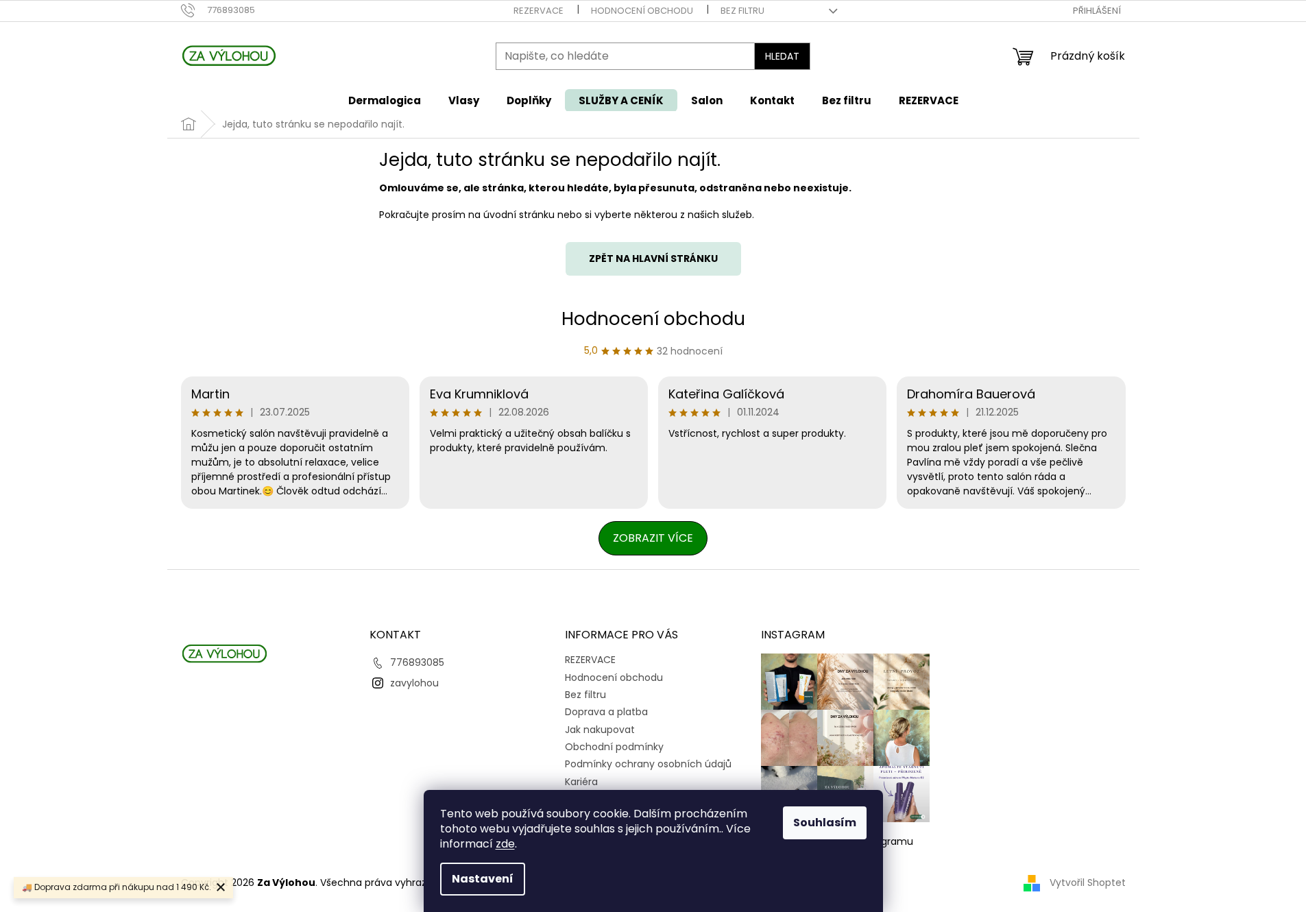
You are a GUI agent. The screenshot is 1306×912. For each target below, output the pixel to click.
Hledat (782, 56)
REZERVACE (538, 10)
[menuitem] (385, 100)
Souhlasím (824, 822)
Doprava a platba (606, 712)
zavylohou (414, 683)
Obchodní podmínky (614, 747)
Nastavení (482, 879)
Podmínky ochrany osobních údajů (648, 764)
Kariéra (581, 782)
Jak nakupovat (600, 729)
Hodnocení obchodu (642, 10)
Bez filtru (742, 10)
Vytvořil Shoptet (1088, 882)
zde (505, 844)
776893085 (417, 662)
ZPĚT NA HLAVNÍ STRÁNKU (653, 258)
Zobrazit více (653, 538)
